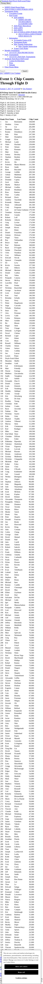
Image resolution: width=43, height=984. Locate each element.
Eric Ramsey (27, 89)
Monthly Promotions (12, 50)
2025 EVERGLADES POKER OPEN (28, 32)
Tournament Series (11, 11)
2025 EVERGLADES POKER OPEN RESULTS (30, 35)
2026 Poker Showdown (22, 26)
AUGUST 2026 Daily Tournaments (22, 57)
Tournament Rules (20, 42)
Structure (21, 95)
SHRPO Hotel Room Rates (15, 7)
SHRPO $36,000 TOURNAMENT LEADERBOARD (25, 22)
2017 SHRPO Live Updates (10, 73)
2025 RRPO (18, 30)
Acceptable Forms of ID (22, 40)
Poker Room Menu (11, 67)
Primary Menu (5, 3)
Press (11, 63)
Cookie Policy (10, 962)
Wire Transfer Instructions (23, 44)
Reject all (21, 972)
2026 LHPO (18, 28)
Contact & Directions (17, 61)
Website (12, 65)
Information (13, 38)
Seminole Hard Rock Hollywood (17, 59)
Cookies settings (21, 978)
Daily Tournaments (11, 55)
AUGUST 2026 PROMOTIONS (21, 53)
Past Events (13, 15)
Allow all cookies (21, 966)
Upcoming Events (15, 13)
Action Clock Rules (21, 48)
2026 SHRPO (19, 18)
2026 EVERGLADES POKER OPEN (19, 9)
